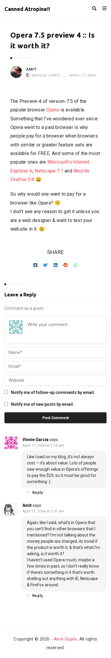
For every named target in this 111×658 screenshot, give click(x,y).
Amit (31, 69)
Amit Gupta (65, 639)
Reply (37, 492)
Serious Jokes (45, 75)
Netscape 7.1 (49, 171)
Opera (52, 110)
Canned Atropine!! (27, 9)
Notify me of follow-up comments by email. (53, 392)
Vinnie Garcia (35, 439)
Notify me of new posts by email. (42, 404)
